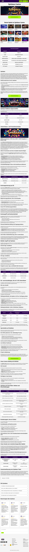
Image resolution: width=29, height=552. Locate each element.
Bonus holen (14, 278)
